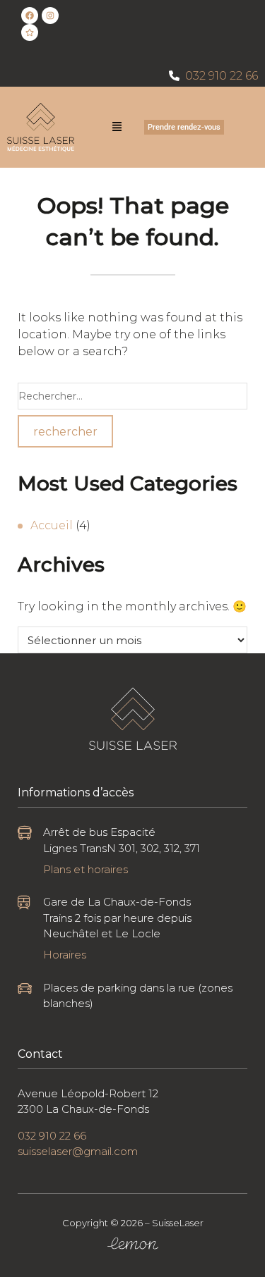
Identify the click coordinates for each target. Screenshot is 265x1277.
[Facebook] (29, 15)
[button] (117, 127)
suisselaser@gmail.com (78, 1151)
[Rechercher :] (132, 396)
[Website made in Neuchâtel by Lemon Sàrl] (133, 1243)
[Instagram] (50, 15)
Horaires (64, 954)
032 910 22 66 (221, 75)
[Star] (29, 32)
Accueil (51, 525)
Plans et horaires (85, 869)
